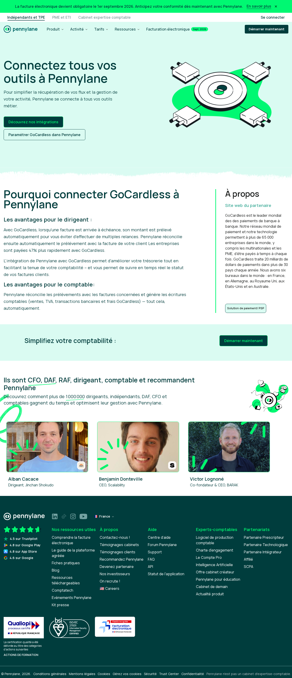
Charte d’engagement (214, 550)
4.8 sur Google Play (25, 545)
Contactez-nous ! (115, 537)
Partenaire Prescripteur (264, 537)
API (150, 566)
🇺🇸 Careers (109, 588)
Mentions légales (82, 674)
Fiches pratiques (66, 562)
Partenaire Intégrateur (263, 551)
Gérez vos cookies (127, 674)
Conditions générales (49, 674)
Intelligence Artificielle (214, 564)
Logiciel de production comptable (214, 540)
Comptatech (62, 590)
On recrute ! (110, 581)
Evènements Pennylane (71, 597)
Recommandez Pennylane (121, 559)
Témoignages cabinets (119, 544)
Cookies (104, 674)
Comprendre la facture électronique (71, 540)
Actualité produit (210, 593)
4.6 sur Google (21, 558)
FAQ (151, 559)
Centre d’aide (159, 537)
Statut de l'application (166, 573)
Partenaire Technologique (266, 544)
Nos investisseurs (115, 573)
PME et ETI (61, 17)
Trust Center (169, 674)
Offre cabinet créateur (215, 572)
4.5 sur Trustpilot (23, 538)
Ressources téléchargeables (66, 580)
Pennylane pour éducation (218, 579)
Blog (55, 570)
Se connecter (273, 17)
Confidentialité (192, 674)
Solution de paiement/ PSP (245, 308)
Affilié (248, 559)
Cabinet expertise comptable (104, 17)
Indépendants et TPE (26, 17)
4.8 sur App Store (23, 551)
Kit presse (60, 604)
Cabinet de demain (212, 586)
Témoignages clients (117, 551)
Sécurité (150, 674)
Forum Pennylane (162, 544)
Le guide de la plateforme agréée (73, 553)
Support (155, 551)
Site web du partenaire (248, 205)
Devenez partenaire (117, 566)
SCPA (248, 566)
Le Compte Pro (209, 557)
